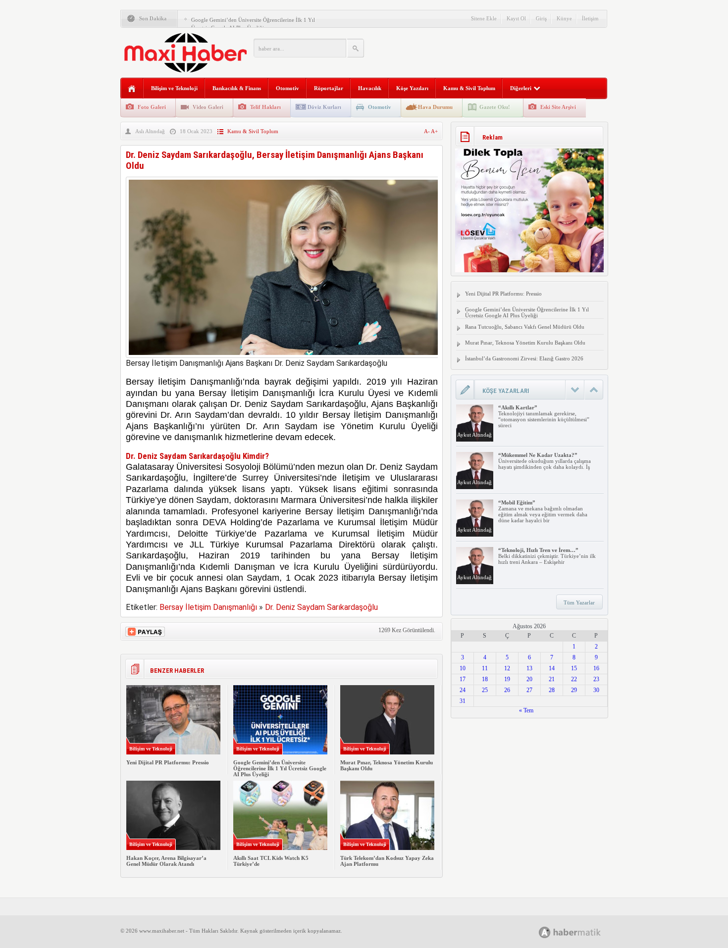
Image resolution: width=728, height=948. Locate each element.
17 (463, 679)
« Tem (526, 710)
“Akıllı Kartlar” (517, 407)
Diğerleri (520, 88)
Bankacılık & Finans (236, 88)
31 (463, 701)
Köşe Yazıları (412, 88)
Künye (564, 18)
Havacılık (369, 88)
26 (507, 690)
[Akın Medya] (545, 932)
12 (507, 668)
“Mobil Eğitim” (516, 502)
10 (463, 668)
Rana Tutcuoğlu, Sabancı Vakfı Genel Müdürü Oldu (524, 327)
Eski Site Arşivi (558, 107)
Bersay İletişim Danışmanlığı (208, 607)
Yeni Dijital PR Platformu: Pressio (167, 762)
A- (427, 131)
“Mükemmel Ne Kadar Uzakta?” (537, 455)
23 (596, 679)
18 (485, 679)
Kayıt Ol (516, 18)
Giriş (541, 18)
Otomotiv (287, 88)
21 (552, 679)
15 (574, 668)
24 (463, 690)
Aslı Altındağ (150, 131)
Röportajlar (328, 88)
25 (485, 690)
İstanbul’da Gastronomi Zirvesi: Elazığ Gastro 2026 (524, 358)
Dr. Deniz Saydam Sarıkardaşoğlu (321, 607)
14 (552, 668)
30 (596, 690)
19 (507, 679)
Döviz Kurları (324, 107)
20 (529, 679)
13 (529, 668)
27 (529, 690)
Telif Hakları (265, 107)
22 (574, 679)
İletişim (590, 18)
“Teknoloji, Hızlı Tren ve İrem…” (538, 550)
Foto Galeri (152, 107)
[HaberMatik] (580, 932)
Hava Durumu (435, 107)
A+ (434, 131)
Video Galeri (208, 107)
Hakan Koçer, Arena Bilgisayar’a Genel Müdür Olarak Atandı (166, 861)
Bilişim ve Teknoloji (174, 88)
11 (485, 668)
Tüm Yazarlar (579, 602)
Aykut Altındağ (474, 435)
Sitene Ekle (484, 18)
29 (574, 690)
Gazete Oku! (494, 107)
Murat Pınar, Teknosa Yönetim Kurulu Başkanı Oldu (525, 343)
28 (552, 690)
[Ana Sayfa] (132, 89)
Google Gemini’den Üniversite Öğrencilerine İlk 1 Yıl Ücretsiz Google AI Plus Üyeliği (279, 768)
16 (596, 668)
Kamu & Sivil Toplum (469, 88)
